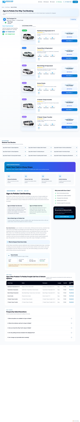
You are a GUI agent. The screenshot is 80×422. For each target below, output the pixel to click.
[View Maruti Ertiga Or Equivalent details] (28, 71)
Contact (53, 1)
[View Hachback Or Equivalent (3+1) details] (28, 36)
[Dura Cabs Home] (7, 1)
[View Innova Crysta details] (28, 88)
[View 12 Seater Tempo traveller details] (28, 105)
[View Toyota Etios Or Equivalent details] (28, 54)
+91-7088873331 (10, 32)
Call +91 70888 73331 (64, 216)
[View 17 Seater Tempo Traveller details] (28, 122)
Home (41, 1)
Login (76, 1)
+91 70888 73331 (68, 1)
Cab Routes (7, 7)
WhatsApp (60, 1)
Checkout (47, 1)
